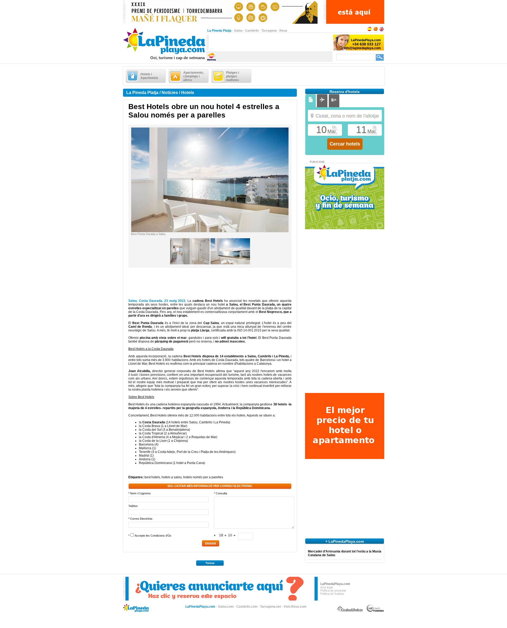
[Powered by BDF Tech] (375, 611)
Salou (238, 30)
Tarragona (269, 30)
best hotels (152, 477)
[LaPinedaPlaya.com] (164, 54)
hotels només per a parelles (203, 477)
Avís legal (326, 587)
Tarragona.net (270, 606)
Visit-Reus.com (295, 606)
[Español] (369, 30)
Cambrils (252, 30)
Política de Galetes (332, 593)
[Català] (375, 30)
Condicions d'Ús (161, 535)
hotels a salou (172, 477)
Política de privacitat (333, 590)
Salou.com (226, 606)
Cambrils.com (246, 606)
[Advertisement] (270, 42)
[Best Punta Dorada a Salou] (210, 231)
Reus (283, 30)
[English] (381, 30)
